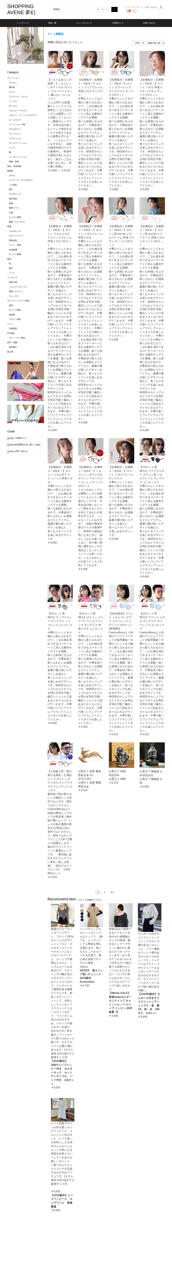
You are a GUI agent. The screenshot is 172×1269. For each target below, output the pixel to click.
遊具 (11, 305)
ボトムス (13, 106)
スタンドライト (16, 236)
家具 (9, 259)
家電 (9, 226)
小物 (11, 212)
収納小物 (13, 282)
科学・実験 (12, 342)
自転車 (12, 314)
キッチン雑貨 (15, 217)
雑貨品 (10, 171)
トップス (13, 101)
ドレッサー (14, 296)
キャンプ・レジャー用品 (18, 301)
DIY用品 (11, 333)
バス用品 (13, 185)
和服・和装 (14, 161)
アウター (13, 83)
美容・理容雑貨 (14, 166)
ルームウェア (15, 120)
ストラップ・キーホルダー (21, 180)
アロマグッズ (15, 194)
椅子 (11, 268)
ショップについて (134, 7)
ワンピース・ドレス (18, 96)
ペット (10, 324)
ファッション (13, 78)
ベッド (12, 273)
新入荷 (10, 352)
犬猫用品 (13, 328)
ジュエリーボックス (18, 287)
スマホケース (15, 231)
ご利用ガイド (118, 23)
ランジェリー (15, 134)
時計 (11, 189)
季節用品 (13, 240)
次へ (113, 892)
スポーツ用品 (15, 319)
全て (50, 33)
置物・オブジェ (16, 291)
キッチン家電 (15, 254)
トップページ (23, 23)
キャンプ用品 (15, 310)
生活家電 (13, 250)
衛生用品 (13, 198)
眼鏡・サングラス (17, 222)
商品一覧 (52, 23)
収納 (11, 203)
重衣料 (12, 87)
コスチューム (15, 138)
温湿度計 (13, 347)
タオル (12, 175)
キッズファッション (18, 143)
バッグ (12, 148)
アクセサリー (15, 129)
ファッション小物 (17, 124)
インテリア (12, 277)
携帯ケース (14, 208)
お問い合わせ (150, 7)
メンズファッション (18, 157)
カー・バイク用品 (17, 338)
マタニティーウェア (18, 110)
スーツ (12, 92)
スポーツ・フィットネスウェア (23, 115)
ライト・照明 (15, 245)
